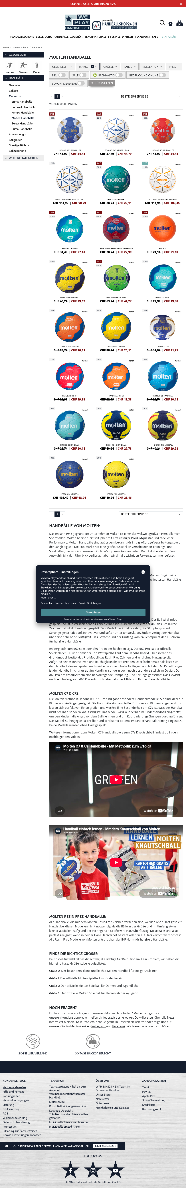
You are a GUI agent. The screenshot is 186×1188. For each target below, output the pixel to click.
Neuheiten (15, 85)
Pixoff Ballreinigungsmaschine (67, 1106)
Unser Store (103, 1094)
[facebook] (70, 1169)
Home (6, 47)
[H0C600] (162, 231)
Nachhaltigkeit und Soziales (112, 1107)
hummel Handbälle (23, 107)
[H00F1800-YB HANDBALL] (116, 330)
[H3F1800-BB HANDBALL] (162, 379)
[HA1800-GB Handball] (116, 182)
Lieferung (8, 1104)
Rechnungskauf (151, 1109)
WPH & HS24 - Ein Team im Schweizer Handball (113, 1088)
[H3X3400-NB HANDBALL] (116, 428)
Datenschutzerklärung (16, 1122)
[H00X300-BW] (162, 330)
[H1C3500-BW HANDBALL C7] (69, 133)
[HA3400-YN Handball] (116, 477)
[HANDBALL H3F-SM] (69, 231)
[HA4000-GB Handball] (116, 281)
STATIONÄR (169, 36)
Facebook (118, 1026)
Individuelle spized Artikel (64, 1126)
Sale (155, 36)
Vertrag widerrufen (14, 1087)
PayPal (146, 1091)
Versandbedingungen (16, 1100)
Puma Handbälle (22, 129)
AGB (5, 1113)
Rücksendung (11, 1109)
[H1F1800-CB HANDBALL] (69, 428)
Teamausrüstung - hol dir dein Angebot (67, 1088)
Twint (145, 1087)
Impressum (10, 1126)
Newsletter (138, 1022)
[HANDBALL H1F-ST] (162, 281)
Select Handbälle (22, 123)
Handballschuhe (22, 36)
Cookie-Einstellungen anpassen (22, 1135)
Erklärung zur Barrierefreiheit (20, 1131)
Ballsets (14, 90)
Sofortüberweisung (153, 1100)
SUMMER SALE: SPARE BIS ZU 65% (93, 4)
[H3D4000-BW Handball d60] (116, 133)
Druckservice (57, 1102)
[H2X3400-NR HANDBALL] (162, 428)
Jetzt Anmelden (105, 1146)
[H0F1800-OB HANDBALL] (69, 330)
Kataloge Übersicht (60, 1110)
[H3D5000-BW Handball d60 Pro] (69, 182)
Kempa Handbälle (23, 112)
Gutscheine (102, 1103)
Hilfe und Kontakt (13, 1091)
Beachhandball (95, 36)
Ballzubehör (16, 150)
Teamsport (142, 36)
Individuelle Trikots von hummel (68, 1122)
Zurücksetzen (102, 83)
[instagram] (93, 1169)
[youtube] (115, 1169)
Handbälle (61, 36)
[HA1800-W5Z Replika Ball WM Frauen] (116, 231)
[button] (162, 22)
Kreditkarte (148, 1104)
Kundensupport (72, 1018)
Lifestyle (114, 36)
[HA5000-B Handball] (69, 477)
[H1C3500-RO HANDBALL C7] (162, 133)
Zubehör (76, 36)
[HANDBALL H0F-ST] (116, 379)
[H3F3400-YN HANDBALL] (69, 281)
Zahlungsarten (11, 1096)
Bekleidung (44, 36)
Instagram (98, 1026)
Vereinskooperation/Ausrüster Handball (67, 1095)
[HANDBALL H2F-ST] (69, 379)
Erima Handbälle (22, 101)
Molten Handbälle (23, 118)
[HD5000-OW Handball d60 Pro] (162, 182)
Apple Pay (148, 1096)
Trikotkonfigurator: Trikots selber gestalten (68, 1116)
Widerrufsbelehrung (15, 1118)
